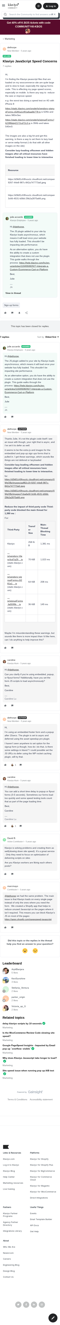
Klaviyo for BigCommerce (42, 1171)
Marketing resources (13, 1183)
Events (33, 1213)
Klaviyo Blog (9, 1171)
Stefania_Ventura (20, 987)
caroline (11, 660)
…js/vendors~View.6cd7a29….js (15, 556)
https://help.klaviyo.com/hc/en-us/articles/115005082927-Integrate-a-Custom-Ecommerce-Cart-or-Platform (30, 266)
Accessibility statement (41, 1099)
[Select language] (38, 6)
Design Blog (9, 1271)
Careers (7, 1259)
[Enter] (5, 14)
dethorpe (11, 47)
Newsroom (8, 1253)
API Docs (34, 1225)
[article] (30, 382)
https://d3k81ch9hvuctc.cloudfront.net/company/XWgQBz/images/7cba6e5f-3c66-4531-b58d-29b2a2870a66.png (30, 494)
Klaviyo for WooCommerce (43, 1192)
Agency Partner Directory (10, 1223)
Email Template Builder (41, 1219)
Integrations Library (12, 1231)
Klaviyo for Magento (40, 1186)
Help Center (9, 1177)
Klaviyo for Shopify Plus (41, 1165)
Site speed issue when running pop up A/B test (28, 1070)
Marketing (10, 38)
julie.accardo (16, 217)
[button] (3, 6)
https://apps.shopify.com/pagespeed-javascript (28, 919)
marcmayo (12, 886)
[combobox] (30, 14)
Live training (9, 1189)
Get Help (34, 1231)
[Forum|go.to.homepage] (13, 6)
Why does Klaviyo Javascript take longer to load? (30, 1058)
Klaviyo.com (9, 1159)
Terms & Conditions (17, 1099)
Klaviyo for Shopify (39, 1159)
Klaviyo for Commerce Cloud (41, 1178)
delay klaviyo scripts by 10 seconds (22, 1023)
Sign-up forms (11, 305)
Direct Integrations (39, 1198)
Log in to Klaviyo (11, 1165)
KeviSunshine (18, 978)
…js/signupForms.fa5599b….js (15, 601)
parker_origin (18, 997)
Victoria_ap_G (19, 1006)
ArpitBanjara (18, 969)
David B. (11, 838)
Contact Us (8, 1277)
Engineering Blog (11, 1265)
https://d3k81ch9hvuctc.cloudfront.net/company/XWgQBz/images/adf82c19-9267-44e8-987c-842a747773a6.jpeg (30, 482)
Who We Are (9, 1247)
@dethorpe (18, 226)
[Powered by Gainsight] (30, 1093)
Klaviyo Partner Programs (10, 1214)
